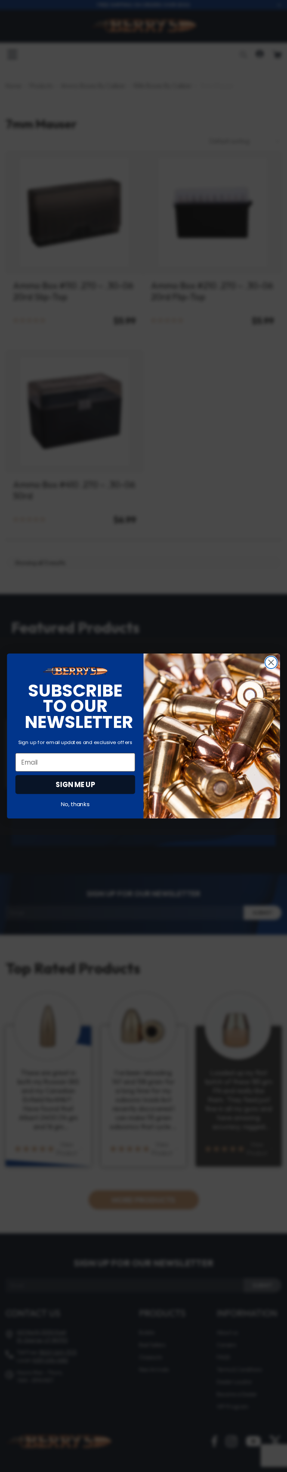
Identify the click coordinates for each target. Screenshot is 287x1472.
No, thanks (75, 805)
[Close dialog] (271, 662)
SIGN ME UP (75, 784)
